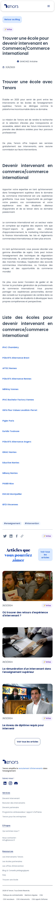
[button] (48, 6)
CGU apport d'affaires (40, 899)
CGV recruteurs (8, 899)
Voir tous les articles (45, 554)
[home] (10, 6)
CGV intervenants (23, 899)
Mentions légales (31, 895)
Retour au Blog (12, 19)
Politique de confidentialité (13, 895)
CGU (41, 895)
